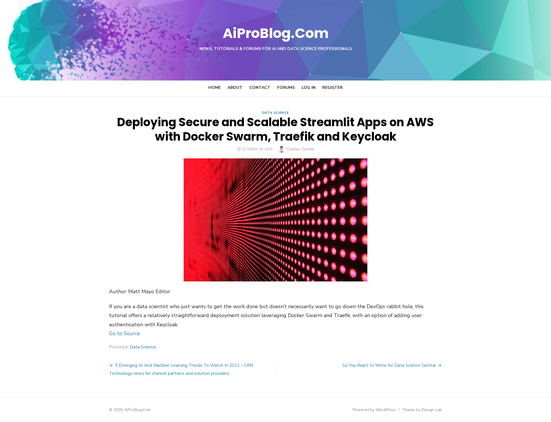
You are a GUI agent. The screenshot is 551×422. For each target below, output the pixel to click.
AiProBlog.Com (276, 33)
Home (214, 87)
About (235, 87)
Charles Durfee (300, 149)
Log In (308, 87)
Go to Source (124, 333)
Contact (259, 87)
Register (332, 87)
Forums (286, 87)
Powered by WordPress (374, 410)
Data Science (275, 112)
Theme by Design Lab (422, 410)
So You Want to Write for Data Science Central (389, 365)
